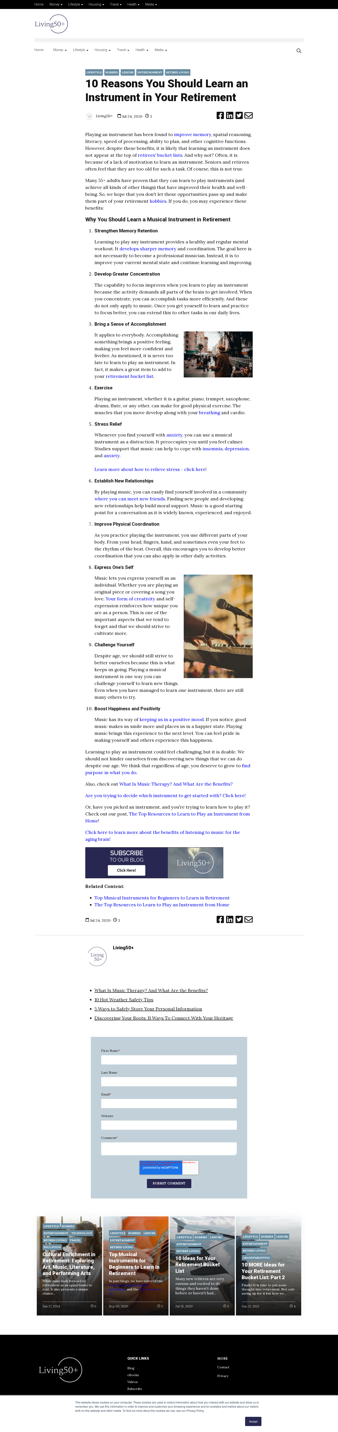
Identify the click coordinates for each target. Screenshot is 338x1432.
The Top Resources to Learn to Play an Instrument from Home (162, 904)
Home (38, 4)
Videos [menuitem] (132, 1382)
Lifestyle (74, 4)
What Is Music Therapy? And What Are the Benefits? (176, 784)
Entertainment (149, 72)
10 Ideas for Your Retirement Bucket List (197, 1264)
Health (132, 4)
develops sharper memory (149, 248)
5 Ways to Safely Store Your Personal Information (148, 1009)
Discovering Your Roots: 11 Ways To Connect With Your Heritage (164, 1018)
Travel (114, 4)
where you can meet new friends (130, 499)
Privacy (222, 1376)
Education (52, 1247)
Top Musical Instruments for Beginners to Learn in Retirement (162, 898)
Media (149, 4)
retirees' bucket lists (160, 155)
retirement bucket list (129, 376)
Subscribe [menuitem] (134, 1389)
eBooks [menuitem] (133, 1375)
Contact (223, 1367)
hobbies (158, 201)
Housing (95, 4)
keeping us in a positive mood (172, 719)
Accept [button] (253, 1421)
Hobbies (112, 72)
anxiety (174, 435)
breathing (209, 412)
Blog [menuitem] (131, 1368)
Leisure (128, 72)
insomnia (213, 448)
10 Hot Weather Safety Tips (124, 999)
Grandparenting (256, 1257)
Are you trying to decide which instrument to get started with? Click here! (166, 795)
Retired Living (177, 72)
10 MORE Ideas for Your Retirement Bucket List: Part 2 (263, 1271)
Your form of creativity (130, 599)
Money (55, 4)
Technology (82, 1233)
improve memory (192, 134)
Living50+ (104, 116)
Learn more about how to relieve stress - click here (150, 469)
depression (237, 448)
